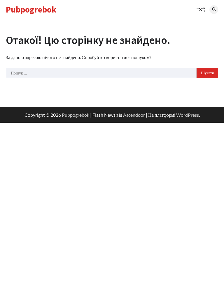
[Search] (213, 9)
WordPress (187, 115)
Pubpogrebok (31, 9)
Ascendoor (134, 115)
